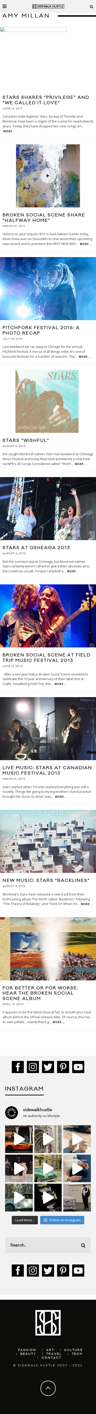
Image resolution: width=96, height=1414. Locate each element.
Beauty (28, 1354)
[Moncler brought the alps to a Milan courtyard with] (48, 1168)
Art (50, 1350)
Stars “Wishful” (26, 440)
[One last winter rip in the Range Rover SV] (19, 1197)
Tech (77, 1354)
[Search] (91, 6)
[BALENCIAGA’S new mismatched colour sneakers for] (48, 1197)
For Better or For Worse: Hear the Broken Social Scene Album (40, 993)
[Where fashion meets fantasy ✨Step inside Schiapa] (48, 1139)
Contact (51, 1358)
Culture (73, 1350)
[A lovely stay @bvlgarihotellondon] (19, 1139)
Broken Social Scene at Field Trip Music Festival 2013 (47, 657)
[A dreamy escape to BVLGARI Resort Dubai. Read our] (77, 1139)
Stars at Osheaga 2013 (36, 548)
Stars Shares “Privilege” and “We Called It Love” (46, 100)
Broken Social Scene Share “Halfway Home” (44, 217)
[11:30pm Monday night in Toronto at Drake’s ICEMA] (19, 1168)
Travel (54, 1354)
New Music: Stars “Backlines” (46, 880)
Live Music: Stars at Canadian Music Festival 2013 (47, 770)
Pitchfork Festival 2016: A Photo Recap (41, 330)
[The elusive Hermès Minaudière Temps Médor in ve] (77, 1168)
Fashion (27, 1350)
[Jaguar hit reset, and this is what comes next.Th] (77, 1197)
